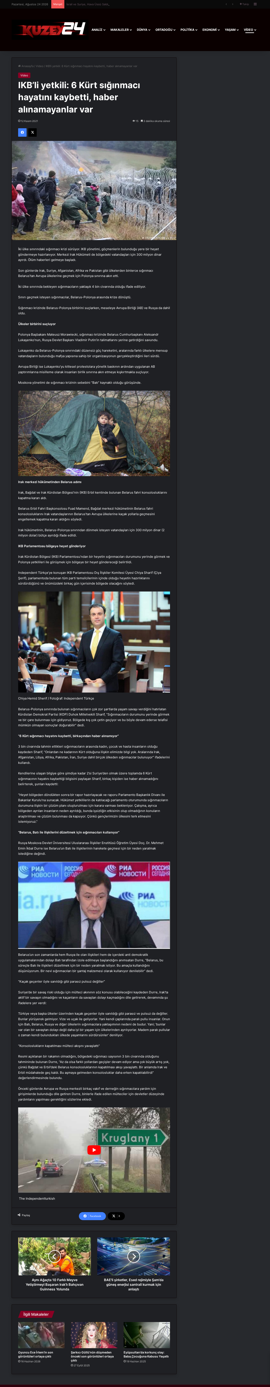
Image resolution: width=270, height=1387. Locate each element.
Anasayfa (27, 66)
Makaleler (120, 29)
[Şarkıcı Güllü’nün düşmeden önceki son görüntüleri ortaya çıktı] (94, 1335)
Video (248, 29)
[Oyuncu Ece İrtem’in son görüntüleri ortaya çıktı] (41, 1335)
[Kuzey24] (50, 30)
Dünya (142, 29)
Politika (187, 29)
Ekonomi (209, 29)
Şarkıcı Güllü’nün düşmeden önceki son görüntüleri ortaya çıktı (92, 1356)
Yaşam (230, 29)
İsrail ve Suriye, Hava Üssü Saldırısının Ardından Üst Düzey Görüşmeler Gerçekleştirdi (122, 4)
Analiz (97, 29)
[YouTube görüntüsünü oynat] (94, 1150)
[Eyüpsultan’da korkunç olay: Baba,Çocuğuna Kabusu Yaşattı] (147, 1335)
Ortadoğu (163, 29)
